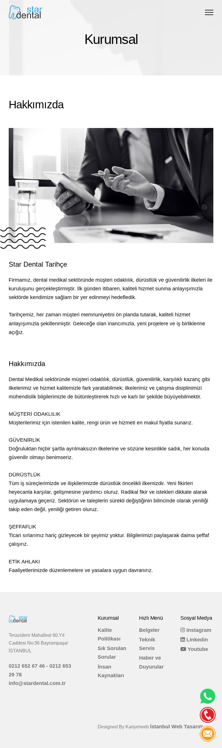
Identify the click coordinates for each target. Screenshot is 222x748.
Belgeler (149, 630)
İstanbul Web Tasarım (177, 727)
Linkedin (196, 640)
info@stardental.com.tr (37, 683)
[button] (209, 12)
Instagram (198, 630)
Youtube (197, 649)
